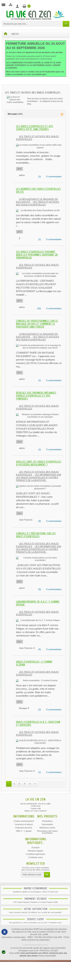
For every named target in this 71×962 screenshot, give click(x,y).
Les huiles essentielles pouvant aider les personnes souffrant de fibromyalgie (37, 254)
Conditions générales (35, 854)
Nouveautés (47, 824)
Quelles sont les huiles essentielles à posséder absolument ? (38, 463)
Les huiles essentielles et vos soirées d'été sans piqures (34, 128)
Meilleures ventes (47, 828)
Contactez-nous (35, 857)
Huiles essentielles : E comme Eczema (34, 663)
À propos (36, 847)
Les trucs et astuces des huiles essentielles (37, 203)
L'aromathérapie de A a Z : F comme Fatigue (37, 603)
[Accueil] (5, 34)
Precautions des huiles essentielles (47, 832)
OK (66, 24)
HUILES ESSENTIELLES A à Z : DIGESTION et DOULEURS (38, 723)
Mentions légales (35, 851)
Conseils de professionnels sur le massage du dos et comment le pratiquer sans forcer (37, 324)
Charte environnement (24, 821)
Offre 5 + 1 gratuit (23, 831)
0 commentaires (54, 176)
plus (19, 168)
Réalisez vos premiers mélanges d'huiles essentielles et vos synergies (36, 395)
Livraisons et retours (24, 824)
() (39, 176)
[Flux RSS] (62, 114)
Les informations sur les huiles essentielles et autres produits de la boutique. (38, 477)
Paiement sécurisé (23, 828)
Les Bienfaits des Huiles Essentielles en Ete (38, 190)
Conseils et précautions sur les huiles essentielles (36, 535)
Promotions (47, 821)
